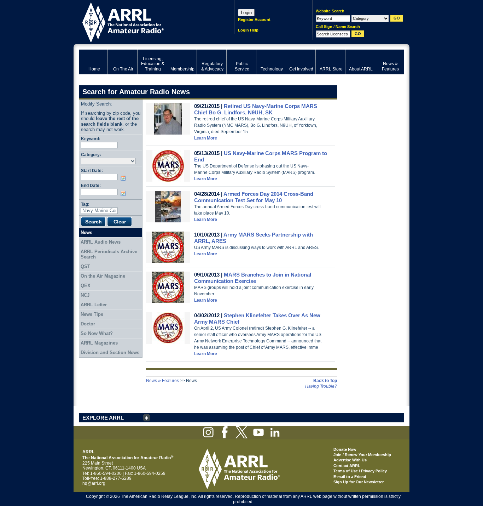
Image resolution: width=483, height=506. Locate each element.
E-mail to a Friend (349, 476)
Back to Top (325, 380)
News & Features (162, 380)
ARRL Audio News (101, 242)
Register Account (254, 19)
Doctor (88, 323)
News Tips (92, 314)
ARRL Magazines (99, 343)
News (86, 232)
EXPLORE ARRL (103, 418)
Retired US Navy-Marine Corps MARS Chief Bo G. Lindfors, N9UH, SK (255, 109)
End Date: (91, 185)
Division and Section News (110, 352)
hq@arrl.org (93, 483)
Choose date (124, 178)
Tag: (85, 204)
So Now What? (97, 333)
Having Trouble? (321, 386)
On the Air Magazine (103, 276)
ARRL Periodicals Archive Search (109, 254)
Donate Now (344, 449)
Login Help (248, 30)
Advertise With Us (350, 460)
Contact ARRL (346, 466)
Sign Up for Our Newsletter (358, 482)
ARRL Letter (94, 304)
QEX (86, 285)
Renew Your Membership (368, 455)
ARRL (148, 21)
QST (85, 266)
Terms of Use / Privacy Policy (360, 471)
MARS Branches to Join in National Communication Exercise (252, 278)
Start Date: (92, 170)
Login (246, 12)
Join (337, 455)
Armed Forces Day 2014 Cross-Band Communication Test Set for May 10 (253, 197)
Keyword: (90, 138)
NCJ (85, 295)
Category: (91, 154)
